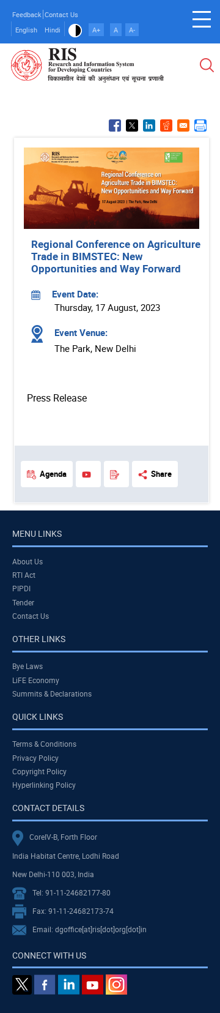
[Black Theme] (75, 29)
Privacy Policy (35, 758)
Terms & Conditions (44, 744)
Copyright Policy (39, 771)
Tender (23, 602)
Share (161, 473)
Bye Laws (27, 666)
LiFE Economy (35, 680)
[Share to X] (132, 125)
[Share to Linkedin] (149, 125)
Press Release (57, 398)
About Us (27, 561)
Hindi (53, 29)
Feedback (27, 14)
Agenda (53, 473)
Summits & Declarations (52, 693)
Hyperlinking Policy (44, 785)
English (26, 29)
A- (132, 29)
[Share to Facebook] (115, 125)
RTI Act (23, 575)
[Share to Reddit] (166, 125)
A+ (96, 29)
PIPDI (21, 588)
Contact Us (61, 14)
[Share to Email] (183, 125)
